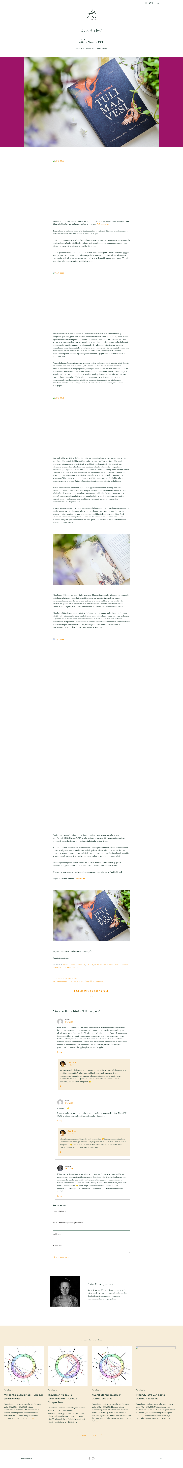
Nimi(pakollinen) (59, 1211)
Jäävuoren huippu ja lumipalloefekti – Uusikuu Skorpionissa (63, 1398)
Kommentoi (57, 1245)
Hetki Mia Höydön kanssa (67, 979)
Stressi (75, 967)
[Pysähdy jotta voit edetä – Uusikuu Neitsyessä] (156, 1366)
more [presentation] (84, 1435)
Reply (59, 1052)
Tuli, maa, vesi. (102, 224)
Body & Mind (91, 30)
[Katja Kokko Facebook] (89, 1458)
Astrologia (8, 1390)
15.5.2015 (69, 1169)
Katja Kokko (91, 20)
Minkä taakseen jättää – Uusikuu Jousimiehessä (23, 1396)
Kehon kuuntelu (101, 965)
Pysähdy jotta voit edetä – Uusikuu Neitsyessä (151, 1396)
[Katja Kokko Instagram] (93, 1458)
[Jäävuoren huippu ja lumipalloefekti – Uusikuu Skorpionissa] (68, 1366)
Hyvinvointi (81, 965)
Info (161, 1458)
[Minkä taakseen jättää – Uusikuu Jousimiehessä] (23, 1366)
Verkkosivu (57, 1234)
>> (118, 1299)
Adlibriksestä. (79, 879)
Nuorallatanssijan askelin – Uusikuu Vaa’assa (108, 1396)
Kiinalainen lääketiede (118, 965)
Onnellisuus (58, 967)
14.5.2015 (69, 1022)
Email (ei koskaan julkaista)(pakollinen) (68, 1223)
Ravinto (67, 967)
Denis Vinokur (69, 965)
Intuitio (90, 965)
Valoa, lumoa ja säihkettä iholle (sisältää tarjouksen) (79, 981)
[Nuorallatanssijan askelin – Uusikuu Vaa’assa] (111, 1366)
